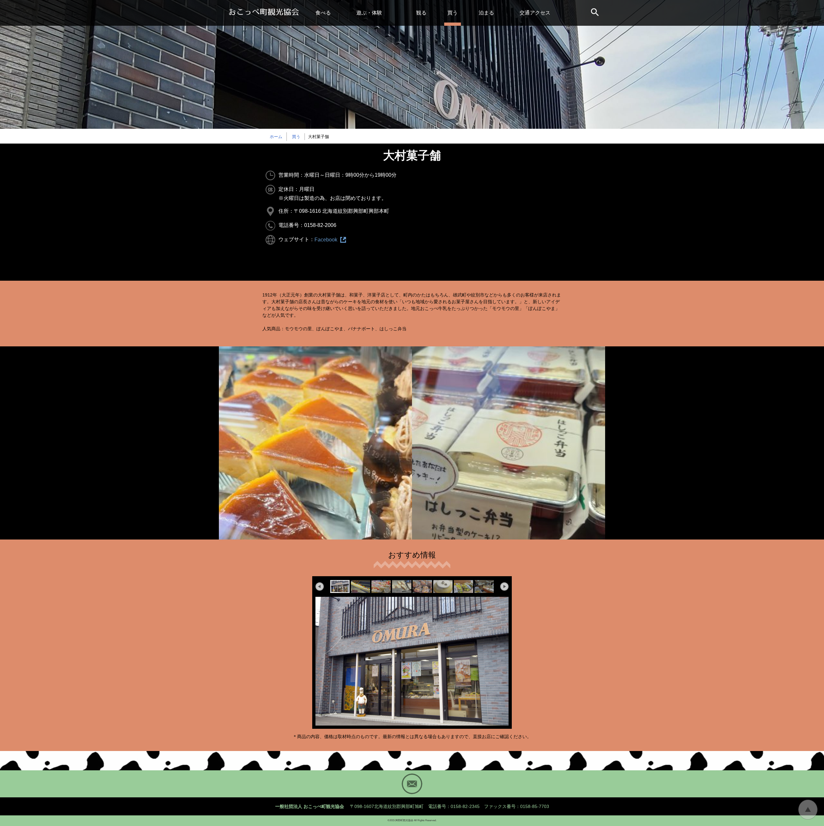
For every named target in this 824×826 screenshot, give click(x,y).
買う (452, 12)
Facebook (325, 239)
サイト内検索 (595, 13)
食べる (323, 12)
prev (319, 586)
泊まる (486, 12)
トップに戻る (808, 810)
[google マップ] (485, 219)
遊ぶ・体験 (369, 12)
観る (421, 12)
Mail (412, 784)
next (504, 586)
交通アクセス (535, 12)
